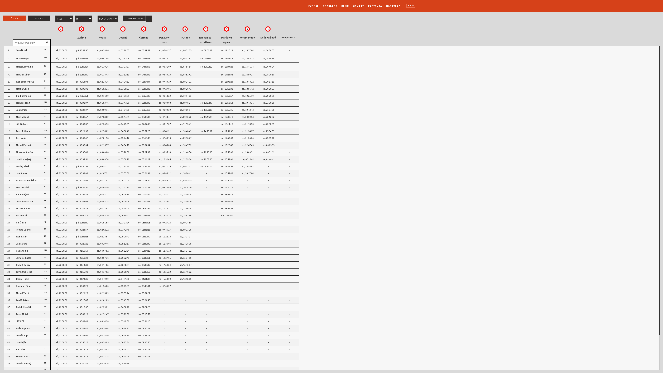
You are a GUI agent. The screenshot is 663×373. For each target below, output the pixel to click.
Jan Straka (21, 243)
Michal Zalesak (23, 145)
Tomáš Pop (22, 335)
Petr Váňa (21, 138)
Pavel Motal (22, 314)
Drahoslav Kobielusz (26, 180)
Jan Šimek (21, 173)
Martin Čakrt (22, 117)
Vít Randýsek (23, 194)
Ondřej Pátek (22, 166)
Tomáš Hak (21, 50)
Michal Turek (22, 293)
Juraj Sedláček (23, 258)
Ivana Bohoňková (25, 81)
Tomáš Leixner (23, 229)
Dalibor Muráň (23, 96)
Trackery (330, 6)
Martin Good (22, 88)
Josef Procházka (24, 201)
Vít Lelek (20, 349)
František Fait (23, 102)
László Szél (21, 215)
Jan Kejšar (21, 342)
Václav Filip (22, 250)
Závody (358, 6)
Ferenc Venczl (23, 356)
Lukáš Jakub (22, 300)
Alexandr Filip (23, 286)
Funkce (313, 6)
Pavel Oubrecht (24, 272)
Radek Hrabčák (24, 307)
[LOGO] (263, 4)
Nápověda (393, 6)
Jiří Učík (20, 321)
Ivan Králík (22, 236)
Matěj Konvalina (24, 66)
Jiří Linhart (22, 124)
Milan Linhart (23, 208)
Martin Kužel (22, 187)
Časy (15, 18)
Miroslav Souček (24, 152)
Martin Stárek (23, 74)
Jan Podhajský (23, 159)
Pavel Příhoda (23, 131)
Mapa (39, 18)
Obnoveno (135, 18)
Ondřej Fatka (22, 279)
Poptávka (375, 6)
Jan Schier (21, 110)
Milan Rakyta (22, 58)
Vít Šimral (21, 222)
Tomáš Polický (23, 363)
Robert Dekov (23, 265)
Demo (345, 6)
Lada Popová (23, 328)
